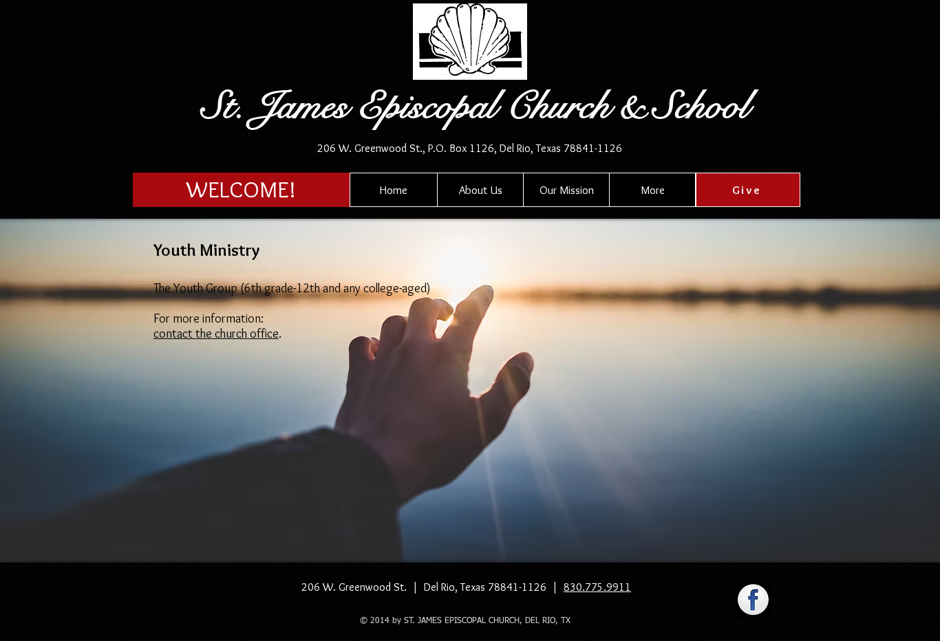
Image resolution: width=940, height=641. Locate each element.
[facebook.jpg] (753, 601)
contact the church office (216, 333)
